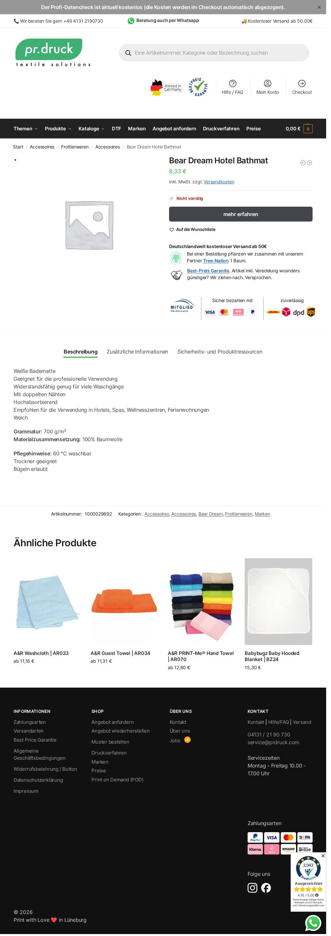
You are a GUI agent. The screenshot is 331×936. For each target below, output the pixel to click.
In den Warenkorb (279, 679)
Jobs (175, 740)
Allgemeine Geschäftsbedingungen (40, 754)
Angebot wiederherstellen (120, 731)
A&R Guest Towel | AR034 (120, 653)
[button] (299, 128)
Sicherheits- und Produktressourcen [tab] (219, 351)
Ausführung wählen (47, 674)
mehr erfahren (240, 214)
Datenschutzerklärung (38, 780)
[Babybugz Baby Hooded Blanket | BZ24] (278, 601)
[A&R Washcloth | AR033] (47, 601)
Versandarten (29, 731)
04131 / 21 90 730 (269, 734)
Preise (98, 770)
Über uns (180, 731)
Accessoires (42, 146)
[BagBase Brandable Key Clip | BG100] (309, 162)
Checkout (302, 92)
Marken (262, 514)
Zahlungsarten (30, 722)
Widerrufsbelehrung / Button (45, 769)
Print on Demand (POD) (117, 780)
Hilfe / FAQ (232, 92)
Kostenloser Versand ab (272, 21)
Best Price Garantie (35, 740)
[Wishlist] (71, 568)
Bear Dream (210, 514)
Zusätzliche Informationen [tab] (137, 351)
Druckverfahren (109, 753)
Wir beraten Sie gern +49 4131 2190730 (61, 21)
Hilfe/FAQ (278, 722)
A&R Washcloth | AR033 (41, 653)
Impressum (26, 791)
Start (18, 146)
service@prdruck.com (273, 742)
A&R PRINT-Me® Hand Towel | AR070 (201, 656)
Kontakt (178, 722)
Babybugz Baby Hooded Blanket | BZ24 (272, 656)
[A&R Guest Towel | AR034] (124, 601)
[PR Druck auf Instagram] (252, 888)
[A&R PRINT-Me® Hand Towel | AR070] (201, 601)
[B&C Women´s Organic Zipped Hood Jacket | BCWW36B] (303, 162)
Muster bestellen (110, 742)
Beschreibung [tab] (80, 351)
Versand (302, 722)
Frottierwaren (74, 146)
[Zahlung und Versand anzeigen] (280, 843)
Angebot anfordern (112, 722)
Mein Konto (267, 92)
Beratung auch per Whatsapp (167, 20)
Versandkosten (219, 181)
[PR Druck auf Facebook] (266, 888)
